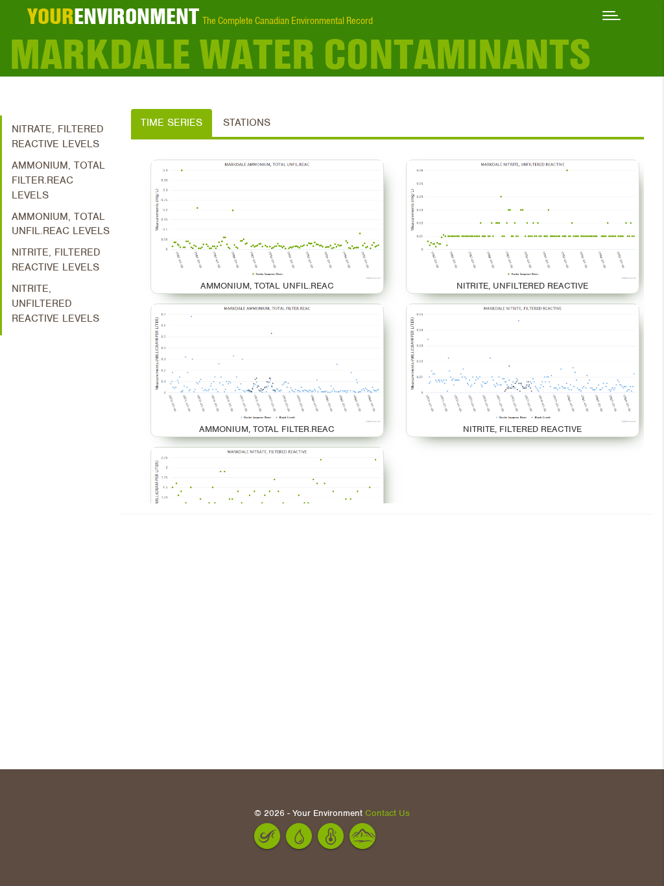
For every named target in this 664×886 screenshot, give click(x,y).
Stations (246, 122)
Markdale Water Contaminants (300, 54)
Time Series (171, 122)
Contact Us (387, 813)
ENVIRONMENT (113, 16)
